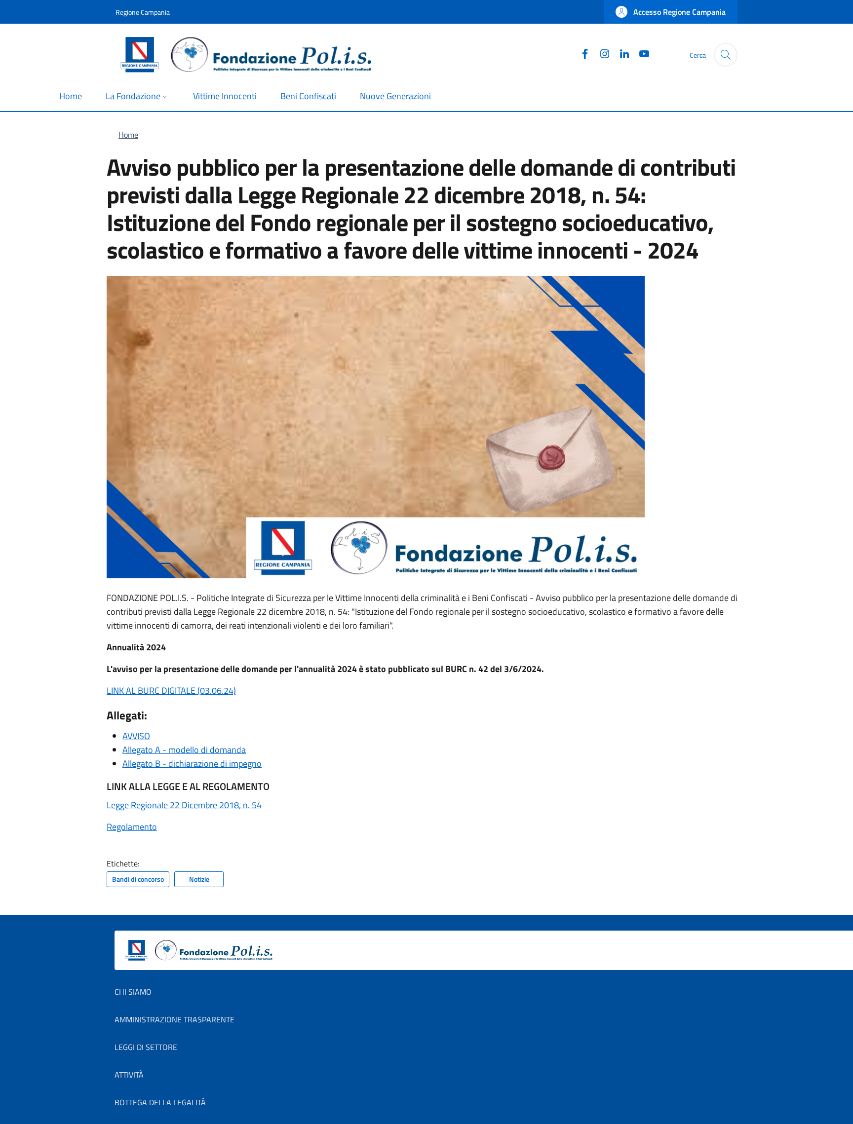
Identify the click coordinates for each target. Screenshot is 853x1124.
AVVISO (136, 736)
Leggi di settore (146, 1047)
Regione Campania (143, 12)
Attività (129, 1075)
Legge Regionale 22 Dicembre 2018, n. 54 (184, 805)
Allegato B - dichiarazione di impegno (192, 763)
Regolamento (132, 826)
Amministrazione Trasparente (174, 1019)
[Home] (250, 55)
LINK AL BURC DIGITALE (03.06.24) (171, 690)
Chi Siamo (133, 992)
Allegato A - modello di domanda (184, 749)
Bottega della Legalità (160, 1102)
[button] (670, 12)
